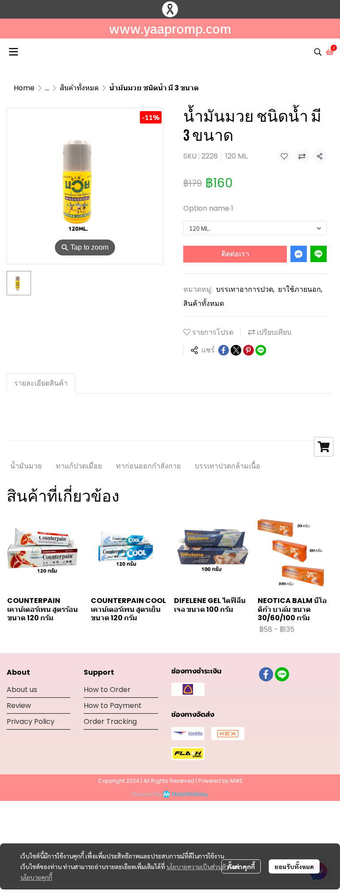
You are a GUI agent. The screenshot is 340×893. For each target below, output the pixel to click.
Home (24, 88)
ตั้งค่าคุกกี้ (241, 866)
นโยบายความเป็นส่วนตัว (197, 866)
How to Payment (113, 705)
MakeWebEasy (190, 794)
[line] (282, 674)
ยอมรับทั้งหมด (294, 866)
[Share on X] (236, 350)
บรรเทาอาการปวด (245, 289)
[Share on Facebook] (223, 350)
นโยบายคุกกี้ (36, 877)
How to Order (107, 689)
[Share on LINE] (260, 350)
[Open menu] (13, 52)
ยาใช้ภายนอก (300, 289)
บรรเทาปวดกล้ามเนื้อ (227, 466)
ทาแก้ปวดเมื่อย (79, 466)
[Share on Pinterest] (248, 350)
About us (22, 689)
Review (19, 705)
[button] (318, 52)
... (47, 88)
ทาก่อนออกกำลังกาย (148, 466)
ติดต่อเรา (235, 254)
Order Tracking (110, 721)
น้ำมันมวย (26, 466)
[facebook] (266, 674)
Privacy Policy (30, 721)
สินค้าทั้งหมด (79, 88)
